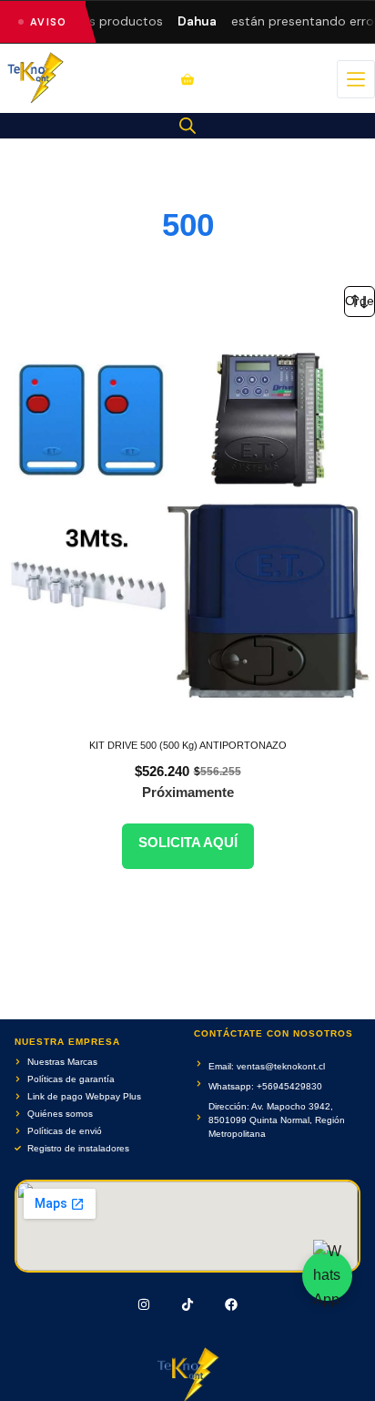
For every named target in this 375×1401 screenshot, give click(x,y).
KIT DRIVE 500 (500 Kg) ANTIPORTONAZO (188, 745)
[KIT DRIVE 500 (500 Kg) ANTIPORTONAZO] (187, 527)
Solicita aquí (188, 842)
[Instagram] (144, 1304)
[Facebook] (231, 1304)
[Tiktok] (187, 1304)
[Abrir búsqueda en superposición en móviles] (187, 126)
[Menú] (356, 79)
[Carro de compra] (187, 79)
